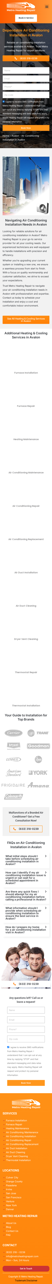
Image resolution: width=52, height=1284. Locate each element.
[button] (46, 6)
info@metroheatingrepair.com (22, 1256)
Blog (8, 1227)
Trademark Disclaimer (26, 1280)
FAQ (8, 1234)
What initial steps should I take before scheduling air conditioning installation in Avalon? (22, 860)
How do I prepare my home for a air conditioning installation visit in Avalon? (25, 930)
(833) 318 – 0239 (15, 1252)
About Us (11, 1223)
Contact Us (12, 1230)
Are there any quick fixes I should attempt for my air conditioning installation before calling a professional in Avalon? (25, 895)
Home (6, 135)
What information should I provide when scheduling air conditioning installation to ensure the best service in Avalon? (23, 913)
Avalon (15, 135)
